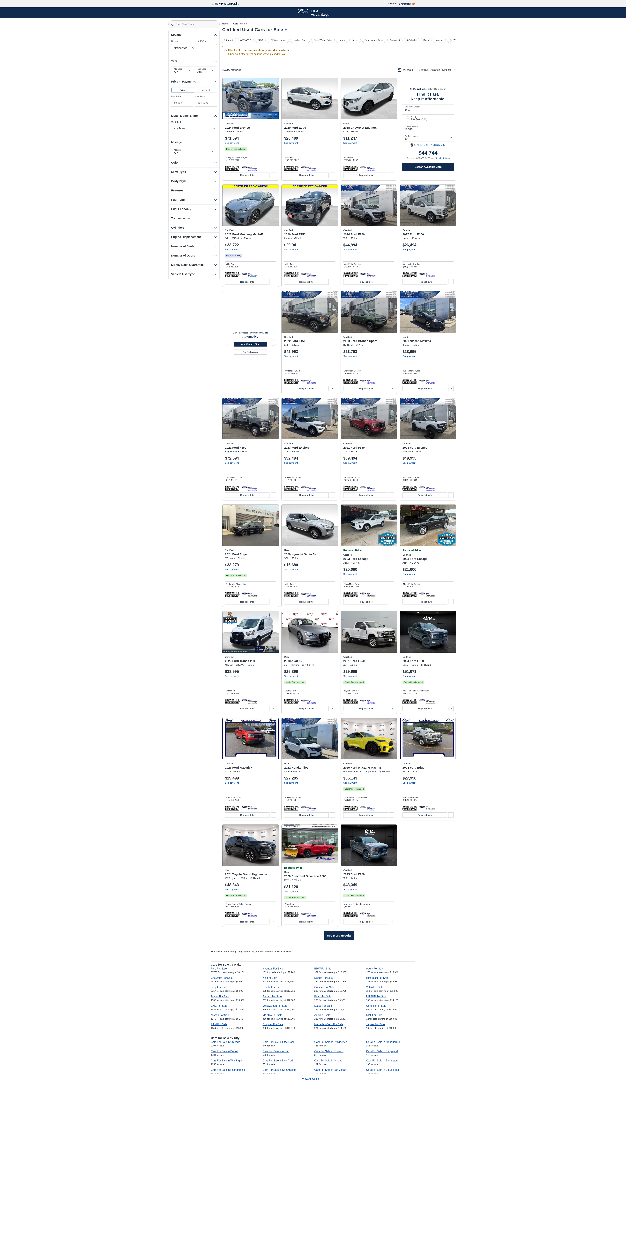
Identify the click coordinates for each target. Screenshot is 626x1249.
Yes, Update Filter (250, 344)
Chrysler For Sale (273, 1024)
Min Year (178, 69)
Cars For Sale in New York (278, 1060)
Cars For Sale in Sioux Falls (382, 1069)
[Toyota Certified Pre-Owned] (249, 914)
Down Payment (411, 126)
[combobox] (194, 24)
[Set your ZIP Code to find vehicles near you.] (286, 30)
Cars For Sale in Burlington (382, 1060)
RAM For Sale (219, 1024)
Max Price (200, 96)
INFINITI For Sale (376, 996)
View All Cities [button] (310, 1078)
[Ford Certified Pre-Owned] (249, 168)
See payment (232, 143)
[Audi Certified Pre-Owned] (308, 701)
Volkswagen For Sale (275, 1005)
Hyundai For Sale (273, 968)
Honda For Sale (272, 987)
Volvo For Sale (374, 987)
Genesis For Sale (376, 1005)
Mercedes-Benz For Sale (328, 1024)
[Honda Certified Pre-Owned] (308, 808)
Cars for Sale (240, 23)
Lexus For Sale (323, 1005)
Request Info (247, 175)
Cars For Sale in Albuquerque (383, 1042)
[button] (182, 90)
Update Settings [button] (442, 158)
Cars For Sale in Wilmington (227, 1060)
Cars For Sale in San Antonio (279, 1069)
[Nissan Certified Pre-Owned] (426, 381)
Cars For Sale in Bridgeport (382, 1051)
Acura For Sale (375, 968)
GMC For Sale (219, 1005)
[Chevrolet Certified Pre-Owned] (367, 168)
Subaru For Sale (272, 996)
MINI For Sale (374, 1015)
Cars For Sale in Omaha (328, 1060)
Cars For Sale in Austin (276, 1051)
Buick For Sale (322, 996)
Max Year (202, 69)
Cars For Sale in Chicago (225, 1042)
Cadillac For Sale (324, 987)
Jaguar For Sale (375, 1024)
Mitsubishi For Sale (377, 977)
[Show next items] (451, 40)
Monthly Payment (412, 107)
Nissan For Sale (220, 1015)
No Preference (250, 352)
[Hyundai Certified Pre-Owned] (308, 594)
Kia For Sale (270, 977)
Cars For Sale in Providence (330, 1042)
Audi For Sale (322, 1015)
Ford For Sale (219, 968)
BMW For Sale (322, 968)
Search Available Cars (428, 167)
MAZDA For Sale (272, 1015)
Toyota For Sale (220, 996)
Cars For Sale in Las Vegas (330, 1069)
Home (225, 23)
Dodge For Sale (323, 977)
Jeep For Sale (219, 987)
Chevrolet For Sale (222, 977)
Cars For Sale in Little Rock (278, 1042)
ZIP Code (203, 41)
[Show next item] (273, 342)
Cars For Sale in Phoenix (328, 1051)
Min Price (176, 96)
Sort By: (423, 69)
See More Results (339, 935)
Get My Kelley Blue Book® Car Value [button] (429, 145)
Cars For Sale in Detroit (224, 1051)
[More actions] (273, 175)
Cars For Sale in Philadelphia (228, 1069)
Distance (175, 41)
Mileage (177, 150)
